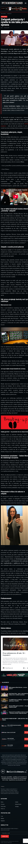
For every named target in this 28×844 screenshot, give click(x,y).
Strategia (17, 806)
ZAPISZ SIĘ (5, 836)
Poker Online (3, 806)
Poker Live (3, 808)
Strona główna (3, 13)
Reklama (2, 818)
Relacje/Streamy (18, 804)
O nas (2, 816)
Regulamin (3, 820)
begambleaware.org (13, 780)
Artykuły (16, 802)
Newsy (2, 802)
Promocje (2, 804)
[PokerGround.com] (12, 3)
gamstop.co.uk (22, 780)
